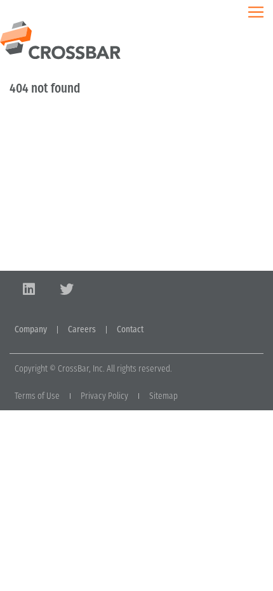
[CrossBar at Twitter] (67, 289)
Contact (130, 329)
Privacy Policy (104, 396)
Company (31, 329)
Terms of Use (37, 396)
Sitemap (163, 396)
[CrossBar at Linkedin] (29, 289)
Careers (82, 329)
